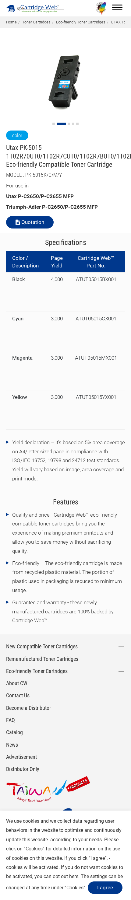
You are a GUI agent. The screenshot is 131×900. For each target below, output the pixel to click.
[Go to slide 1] (53, 124)
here (73, 876)
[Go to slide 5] (77, 124)
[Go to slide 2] (61, 124)
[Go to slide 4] (73, 124)
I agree (105, 887)
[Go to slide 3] (69, 124)
